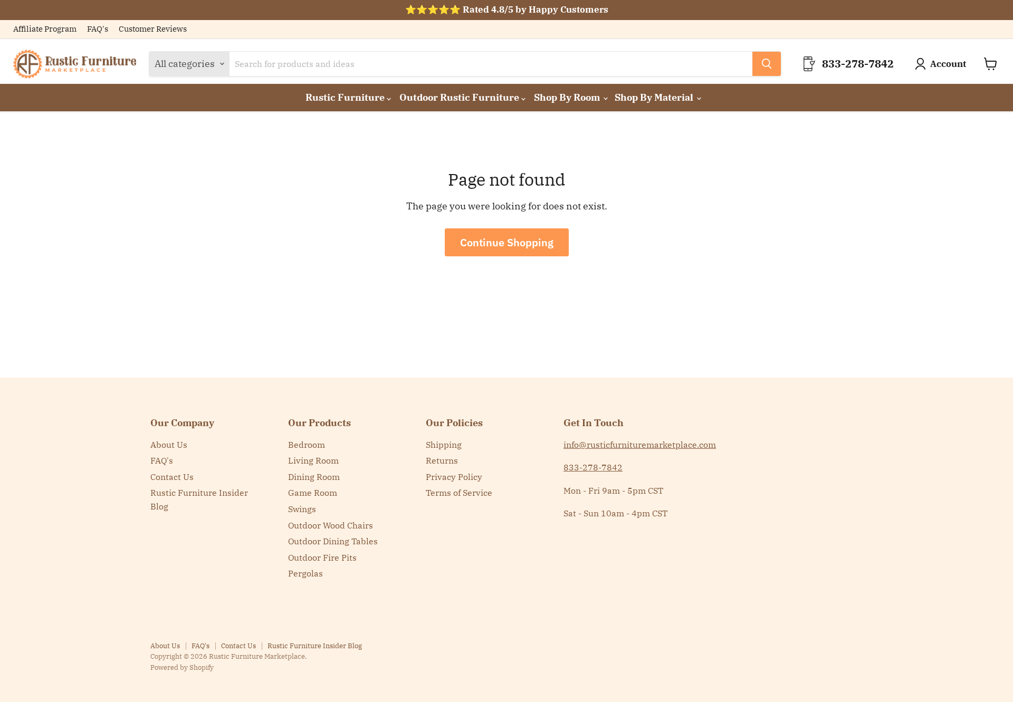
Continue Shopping (506, 242)
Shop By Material (655, 97)
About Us (168, 444)
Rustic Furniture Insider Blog (314, 645)
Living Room (313, 460)
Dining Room (314, 477)
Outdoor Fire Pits (322, 557)
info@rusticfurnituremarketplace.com (639, 444)
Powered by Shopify (182, 667)
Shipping (444, 444)
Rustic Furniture (346, 97)
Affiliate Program (45, 29)
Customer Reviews (153, 29)
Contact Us (172, 477)
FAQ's (97, 29)
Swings (302, 509)
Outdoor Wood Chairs (330, 525)
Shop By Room (568, 97)
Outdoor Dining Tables (333, 541)
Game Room (312, 492)
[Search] (766, 64)
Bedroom (306, 444)
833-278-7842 (593, 467)
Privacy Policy (454, 477)
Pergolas (305, 573)
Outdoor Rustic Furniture (460, 97)
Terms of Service (459, 492)
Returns (442, 460)
